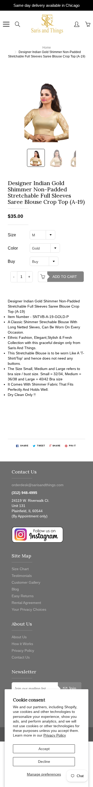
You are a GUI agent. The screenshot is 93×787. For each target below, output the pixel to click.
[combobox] (42, 234)
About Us (19, 637)
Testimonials (22, 576)
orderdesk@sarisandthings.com (38, 485)
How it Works (22, 644)
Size (12, 235)
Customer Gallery (26, 582)
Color (13, 248)
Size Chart (20, 569)
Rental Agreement (26, 603)
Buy (11, 261)
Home (46, 47)
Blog (15, 589)
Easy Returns (23, 596)
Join (72, 688)
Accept (44, 749)
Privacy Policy (54, 735)
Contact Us (21, 657)
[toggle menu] (6, 24)
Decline (44, 761)
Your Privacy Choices (29, 609)
